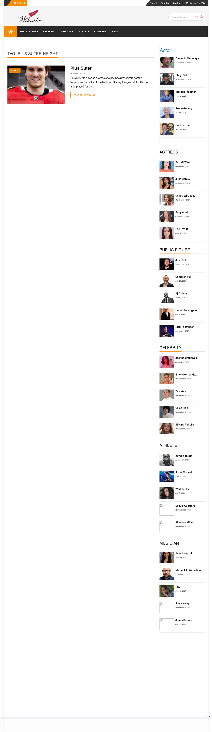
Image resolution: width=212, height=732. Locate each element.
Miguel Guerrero (185, 505)
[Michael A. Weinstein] (166, 574)
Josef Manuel (183, 472)
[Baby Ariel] (166, 216)
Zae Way (180, 391)
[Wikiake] (10, 31)
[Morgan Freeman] (167, 96)
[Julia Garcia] (166, 183)
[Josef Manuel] (166, 476)
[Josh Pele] (166, 264)
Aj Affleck (181, 293)
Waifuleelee (182, 489)
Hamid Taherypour (186, 310)
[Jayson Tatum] (166, 460)
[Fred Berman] (167, 129)
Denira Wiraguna (185, 195)
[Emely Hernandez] (166, 378)
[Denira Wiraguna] (166, 199)
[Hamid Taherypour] (166, 314)
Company (100, 31)
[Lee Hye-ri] (166, 233)
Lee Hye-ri (182, 229)
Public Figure (29, 31)
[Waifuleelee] (166, 493)
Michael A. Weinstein (188, 570)
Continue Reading (84, 95)
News (115, 31)
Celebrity (49, 31)
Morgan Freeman (186, 91)
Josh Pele (181, 260)
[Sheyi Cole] (167, 79)
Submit (154, 3)
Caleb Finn (181, 407)
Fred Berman (183, 125)
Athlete (84, 31)
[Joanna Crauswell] (166, 362)
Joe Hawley (182, 603)
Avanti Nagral (183, 553)
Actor (165, 49)
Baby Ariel (181, 212)
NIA (177, 586)
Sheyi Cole (182, 75)
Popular (165, 3)
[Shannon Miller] (166, 526)
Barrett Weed (183, 162)
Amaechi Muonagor (187, 58)
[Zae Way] (166, 395)
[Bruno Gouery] (167, 112)
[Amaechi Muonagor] (167, 62)
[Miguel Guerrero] (166, 510)
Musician (67, 31)
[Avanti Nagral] (166, 557)
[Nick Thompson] (166, 331)
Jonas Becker (183, 620)
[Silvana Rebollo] (166, 428)
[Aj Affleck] (166, 297)
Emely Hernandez (186, 374)
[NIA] (166, 591)
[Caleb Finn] (166, 412)
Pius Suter (81, 68)
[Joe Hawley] (166, 607)
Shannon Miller (184, 522)
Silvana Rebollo (184, 424)
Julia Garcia (182, 179)
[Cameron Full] (166, 281)
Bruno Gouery (184, 108)
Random (177, 3)
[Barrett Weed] (166, 166)
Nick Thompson (184, 326)
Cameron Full (183, 276)
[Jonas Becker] (166, 624)
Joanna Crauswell (186, 357)
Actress (168, 152)
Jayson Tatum (183, 455)
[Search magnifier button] (201, 17)
